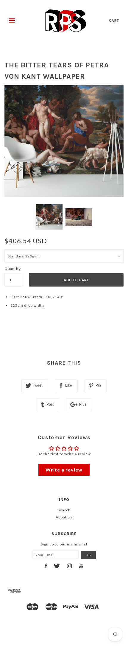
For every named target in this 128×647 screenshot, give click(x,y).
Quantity (12, 268)
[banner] (66, 21)
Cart (114, 20)
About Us (64, 517)
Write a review (64, 469)
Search (64, 510)
